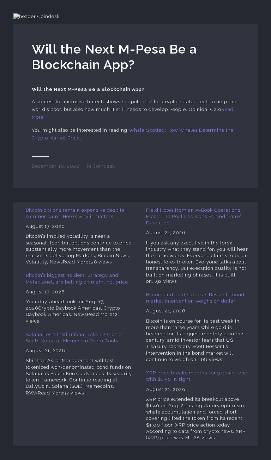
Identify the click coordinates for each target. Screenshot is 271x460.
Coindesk (104, 166)
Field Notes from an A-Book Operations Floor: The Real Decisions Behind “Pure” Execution (194, 216)
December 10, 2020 (56, 166)
